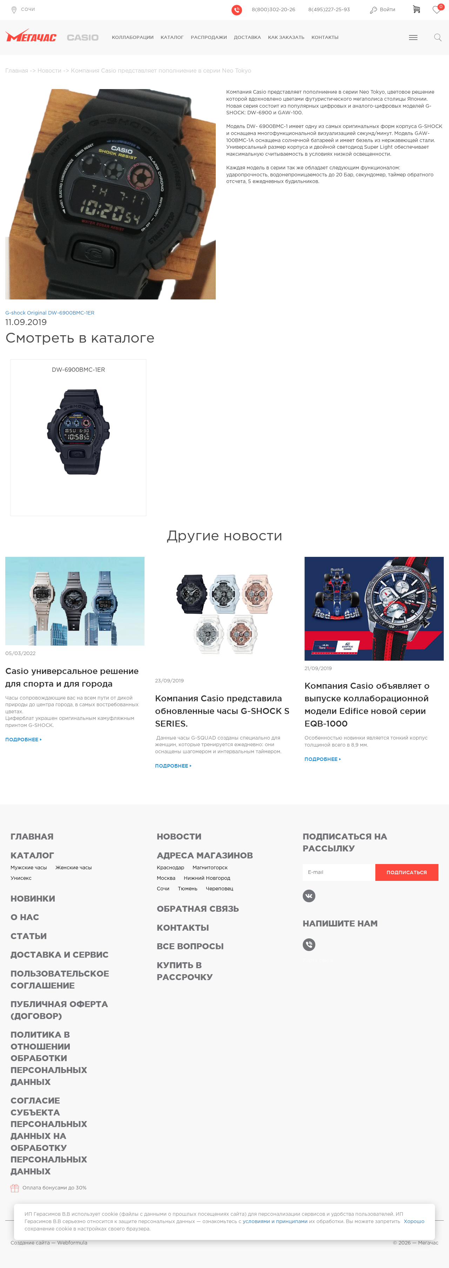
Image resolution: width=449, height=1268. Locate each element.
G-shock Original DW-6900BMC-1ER (49, 313)
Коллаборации (133, 37)
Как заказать (286, 37)
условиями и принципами (275, 1222)
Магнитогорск (210, 868)
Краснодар (170, 868)
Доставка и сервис (60, 954)
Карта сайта (318, 961)
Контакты (325, 37)
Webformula (72, 1243)
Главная (17, 71)
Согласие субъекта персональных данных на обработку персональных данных (49, 1136)
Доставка (247, 37)
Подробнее (21, 739)
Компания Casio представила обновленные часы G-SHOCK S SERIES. (222, 711)
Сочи (163, 889)
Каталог (172, 37)
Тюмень (187, 889)
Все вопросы (190, 946)
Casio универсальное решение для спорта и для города (72, 677)
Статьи (29, 936)
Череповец (219, 889)
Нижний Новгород (207, 878)
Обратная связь (198, 908)
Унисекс (21, 878)
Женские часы (73, 868)
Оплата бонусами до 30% (54, 1188)
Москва (166, 878)
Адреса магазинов (205, 855)
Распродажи (209, 37)
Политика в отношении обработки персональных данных (49, 1058)
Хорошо (414, 1222)
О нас (25, 917)
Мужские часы (29, 868)
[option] (78, 443)
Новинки (33, 898)
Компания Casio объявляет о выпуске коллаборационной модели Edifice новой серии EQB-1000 (367, 704)
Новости (50, 71)
